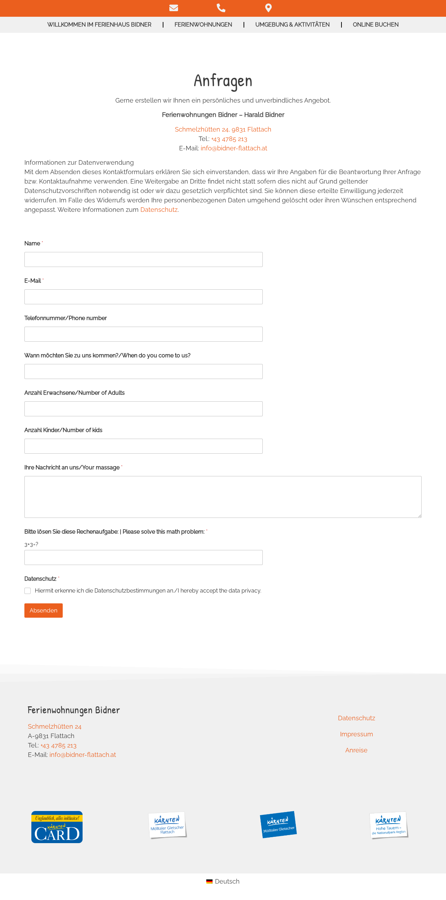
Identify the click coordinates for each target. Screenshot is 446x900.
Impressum (356, 734)
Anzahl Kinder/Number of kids (63, 430)
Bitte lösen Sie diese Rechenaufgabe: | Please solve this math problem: (116, 531)
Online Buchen (376, 24)
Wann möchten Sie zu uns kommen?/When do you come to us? (107, 355)
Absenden (43, 610)
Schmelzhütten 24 (55, 726)
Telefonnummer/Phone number (65, 318)
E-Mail (34, 280)
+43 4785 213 (229, 138)
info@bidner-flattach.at (234, 148)
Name (33, 243)
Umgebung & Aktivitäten (292, 24)
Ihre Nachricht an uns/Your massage (73, 467)
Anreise (356, 750)
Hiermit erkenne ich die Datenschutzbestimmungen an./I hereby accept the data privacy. (148, 590)
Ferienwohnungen (203, 24)
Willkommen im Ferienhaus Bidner (99, 24)
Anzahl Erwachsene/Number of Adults (74, 392)
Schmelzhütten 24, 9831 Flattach (223, 129)
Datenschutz (159, 209)
